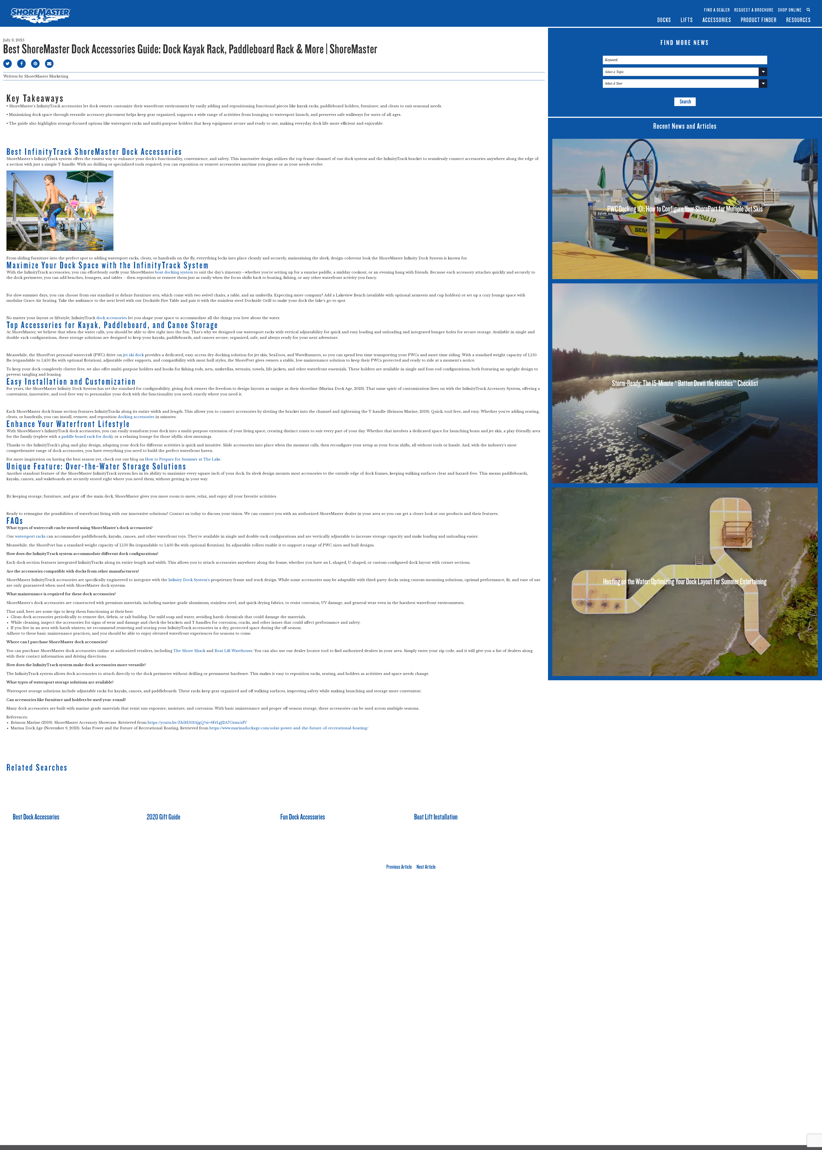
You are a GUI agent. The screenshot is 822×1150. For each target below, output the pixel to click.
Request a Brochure (754, 10)
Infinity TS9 (627, 14)
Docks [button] (664, 20)
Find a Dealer (717, 10)
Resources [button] (798, 20)
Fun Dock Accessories (302, 817)
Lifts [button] (687, 20)
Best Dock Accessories (36, 817)
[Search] (808, 9)
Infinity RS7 (627, 7)
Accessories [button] (717, 20)
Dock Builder (677, 12)
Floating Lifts (652, 3)
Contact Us (788, 6)
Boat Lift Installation (436, 817)
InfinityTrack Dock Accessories (717, 6)
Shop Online (790, 10)
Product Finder (759, 20)
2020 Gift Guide (163, 817)
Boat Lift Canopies (652, 14)
